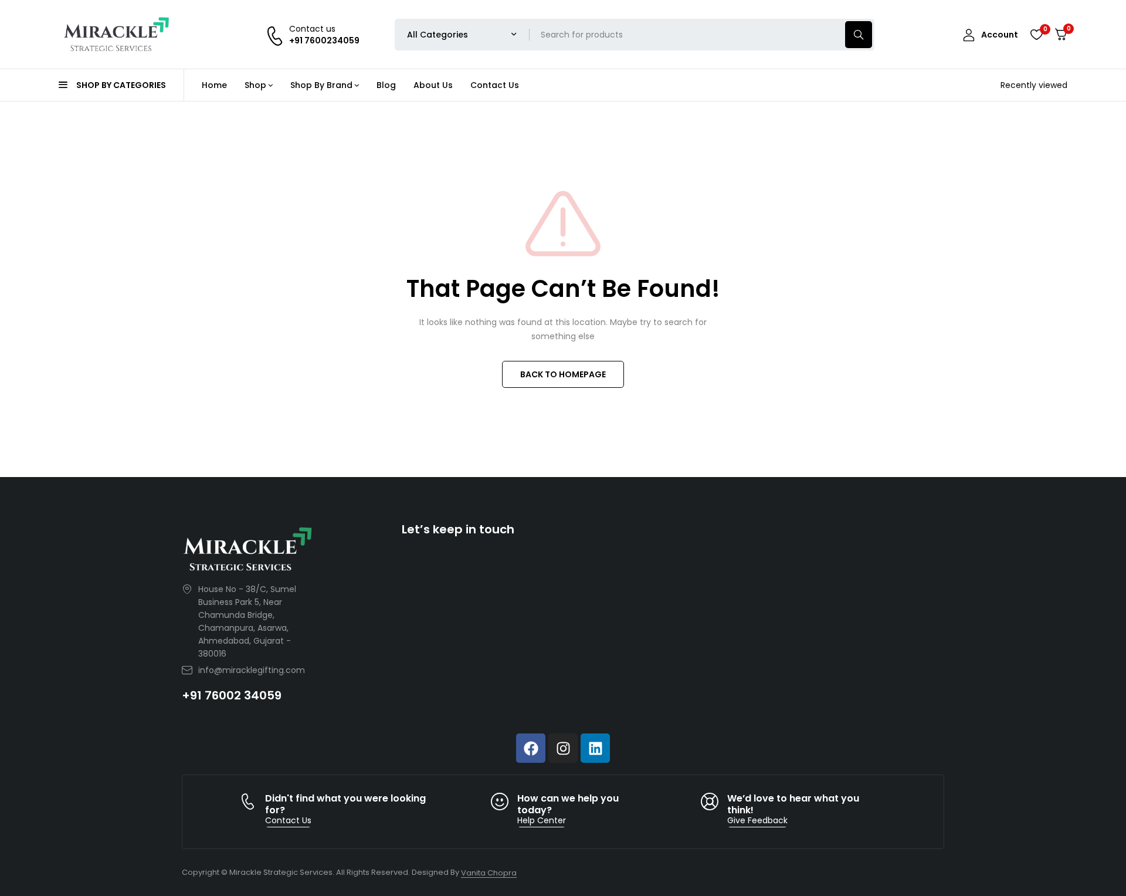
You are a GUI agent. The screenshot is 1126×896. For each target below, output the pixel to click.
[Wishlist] (1036, 34)
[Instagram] (563, 748)
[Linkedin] (595, 748)
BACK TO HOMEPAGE (563, 374)
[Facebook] (530, 748)
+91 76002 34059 (232, 695)
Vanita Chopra (489, 872)
